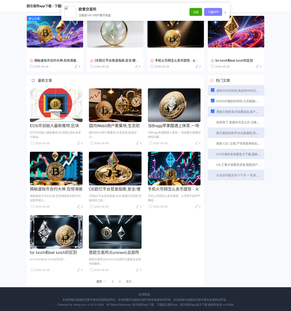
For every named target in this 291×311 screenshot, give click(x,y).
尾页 (129, 281)
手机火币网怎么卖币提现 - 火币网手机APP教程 (188, 60)
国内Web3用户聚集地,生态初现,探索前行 (114, 125)
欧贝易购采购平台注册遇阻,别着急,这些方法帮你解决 (251, 133)
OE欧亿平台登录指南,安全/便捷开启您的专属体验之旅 (132, 60)
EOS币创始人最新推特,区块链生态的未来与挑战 (54, 125)
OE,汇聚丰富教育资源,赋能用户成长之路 (243, 164)
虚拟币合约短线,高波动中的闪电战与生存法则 (246, 90)
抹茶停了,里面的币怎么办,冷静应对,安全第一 (245, 122)
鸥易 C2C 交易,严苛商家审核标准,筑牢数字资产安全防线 (253, 143)
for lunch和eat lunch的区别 (234, 60)
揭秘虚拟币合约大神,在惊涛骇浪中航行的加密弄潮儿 (71, 60)
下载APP (213, 12)
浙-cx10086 (226, 304)
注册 (196, 12)
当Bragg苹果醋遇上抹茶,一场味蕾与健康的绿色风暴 (173, 125)
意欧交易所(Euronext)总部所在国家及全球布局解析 (114, 252)
